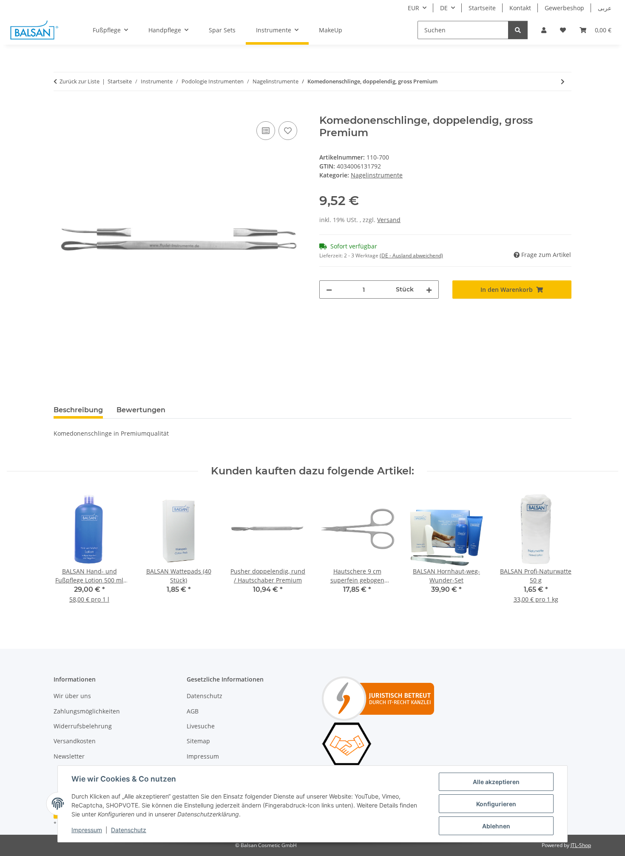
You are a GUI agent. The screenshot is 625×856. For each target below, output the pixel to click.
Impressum (86, 829)
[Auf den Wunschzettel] (287, 130)
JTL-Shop (581, 845)
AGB (193, 711)
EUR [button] (413, 8)
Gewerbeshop (564, 8)
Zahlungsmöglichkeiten (87, 711)
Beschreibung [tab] (78, 410)
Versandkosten (75, 741)
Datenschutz (128, 829)
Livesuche (201, 726)
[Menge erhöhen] (429, 289)
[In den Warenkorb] (60, 109)
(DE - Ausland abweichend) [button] (411, 255)
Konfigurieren (496, 803)
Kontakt (520, 8)
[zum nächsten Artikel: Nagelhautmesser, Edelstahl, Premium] (562, 81)
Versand (389, 220)
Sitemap (198, 741)
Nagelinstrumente (377, 175)
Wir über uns (72, 696)
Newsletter (69, 756)
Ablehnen (496, 826)
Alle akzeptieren (496, 781)
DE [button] (444, 8)
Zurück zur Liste (79, 81)
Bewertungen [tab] (140, 410)
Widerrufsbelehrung (83, 726)
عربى (604, 8)
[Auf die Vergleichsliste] (265, 130)
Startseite (482, 8)
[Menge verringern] (329, 289)
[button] (543, 30)
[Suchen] (518, 30)
